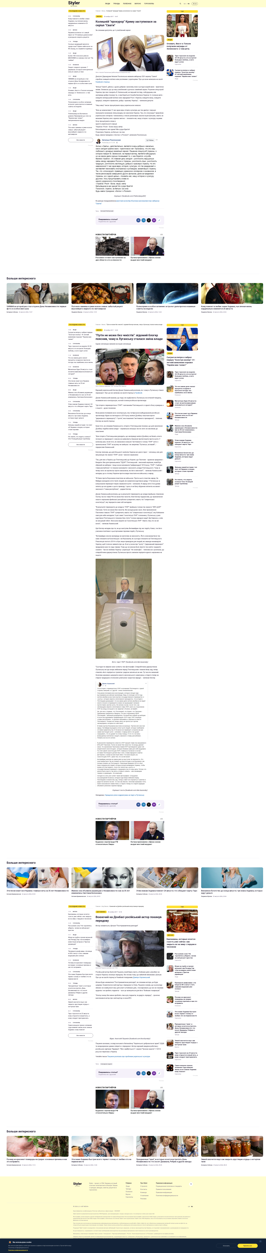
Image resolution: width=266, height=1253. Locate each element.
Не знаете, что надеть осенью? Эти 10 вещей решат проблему (79, 438)
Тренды (116, 4)
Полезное (127, 4)
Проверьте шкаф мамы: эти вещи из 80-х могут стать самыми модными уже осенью (80, 953)
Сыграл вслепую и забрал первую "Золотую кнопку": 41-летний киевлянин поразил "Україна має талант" (186, 73)
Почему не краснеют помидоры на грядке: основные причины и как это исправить (79, 965)
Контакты (143, 1189)
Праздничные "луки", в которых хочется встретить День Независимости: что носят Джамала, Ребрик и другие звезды (79, 990)
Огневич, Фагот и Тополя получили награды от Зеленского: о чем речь (80, 92)
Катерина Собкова (12, 312)
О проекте (143, 1186)
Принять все (247, 1246)
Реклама (143, 1199)
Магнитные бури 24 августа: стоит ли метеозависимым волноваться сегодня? (80, 371)
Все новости (81, 140)
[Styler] (74, 4)
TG (144, 220)
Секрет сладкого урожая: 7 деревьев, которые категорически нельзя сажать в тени (80, 69)
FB (138, 220)
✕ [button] (260, 1241)
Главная (98, 11)
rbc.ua (194, 3)
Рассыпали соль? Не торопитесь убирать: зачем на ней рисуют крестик (80, 928)
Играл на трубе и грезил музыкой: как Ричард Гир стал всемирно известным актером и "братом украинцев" (80, 940)
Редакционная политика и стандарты (169, 1186)
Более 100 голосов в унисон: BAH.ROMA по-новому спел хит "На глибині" (80, 58)
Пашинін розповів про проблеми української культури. (128, 1056)
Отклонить (226, 1246)
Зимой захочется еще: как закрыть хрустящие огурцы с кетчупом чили (78, 1004)
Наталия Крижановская (14, 894)
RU (189, 3)
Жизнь (103, 11)
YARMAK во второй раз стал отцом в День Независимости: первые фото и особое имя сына (80, 81)
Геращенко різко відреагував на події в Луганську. (125, 795)
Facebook (138, 393)
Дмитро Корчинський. (141, 977)
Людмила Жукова (76, 312)
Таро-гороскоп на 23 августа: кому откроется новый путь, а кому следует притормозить (79, 1016)
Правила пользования (163, 1189)
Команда (143, 1192)
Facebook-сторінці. (103, 82)
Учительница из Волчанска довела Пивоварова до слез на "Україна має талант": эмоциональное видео (79, 117)
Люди (107, 4)
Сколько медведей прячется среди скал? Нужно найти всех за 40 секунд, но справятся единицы (80, 46)
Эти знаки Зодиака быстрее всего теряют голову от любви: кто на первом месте (80, 976)
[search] (180, 3)
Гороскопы (149, 4)
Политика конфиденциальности (167, 1195)
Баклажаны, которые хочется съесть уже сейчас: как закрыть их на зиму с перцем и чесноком (79, 916)
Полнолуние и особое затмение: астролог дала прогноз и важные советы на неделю (80, 104)
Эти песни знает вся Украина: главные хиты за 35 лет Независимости (78, 383)
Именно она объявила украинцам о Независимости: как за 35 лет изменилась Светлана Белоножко (80, 395)
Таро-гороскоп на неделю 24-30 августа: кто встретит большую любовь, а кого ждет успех (185, 59)
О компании (144, 1195)
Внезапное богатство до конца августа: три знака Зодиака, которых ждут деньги (79, 415)
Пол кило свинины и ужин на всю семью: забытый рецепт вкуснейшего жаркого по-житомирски (80, 131)
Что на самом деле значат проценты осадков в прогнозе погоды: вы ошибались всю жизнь (80, 360)
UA (185, 3)
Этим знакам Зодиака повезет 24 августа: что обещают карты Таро (80, 405)
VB (154, 220)
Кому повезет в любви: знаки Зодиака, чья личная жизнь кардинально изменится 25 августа (78, 22)
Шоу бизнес (105, 906)
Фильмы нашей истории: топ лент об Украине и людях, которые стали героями (80, 427)
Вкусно (138, 4)
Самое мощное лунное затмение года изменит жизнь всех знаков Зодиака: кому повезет (80, 1027)
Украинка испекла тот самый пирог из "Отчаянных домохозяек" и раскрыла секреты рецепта (80, 35)
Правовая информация (164, 1192)
